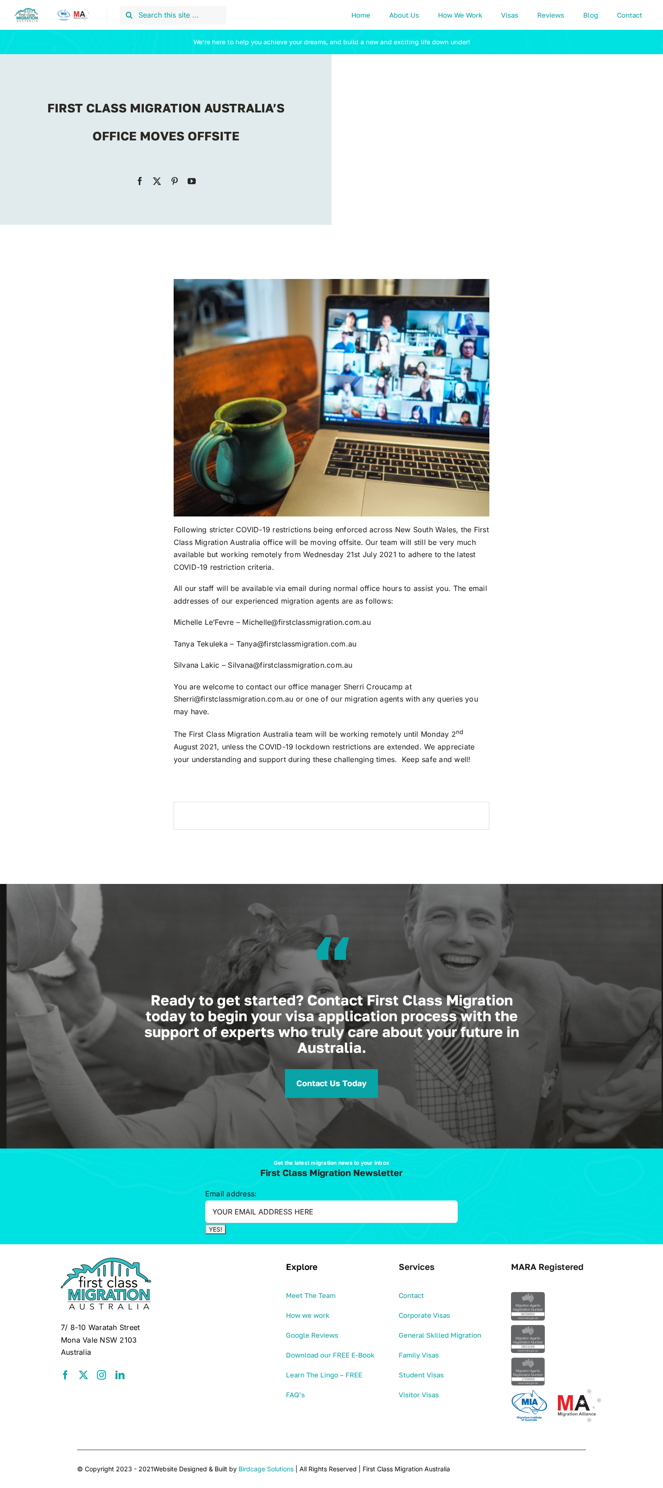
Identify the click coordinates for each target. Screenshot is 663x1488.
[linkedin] (119, 1375)
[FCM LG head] (53, 11)
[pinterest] (174, 181)
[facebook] (140, 181)
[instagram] (101, 1375)
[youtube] (192, 181)
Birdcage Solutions (266, 1469)
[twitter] (157, 181)
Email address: (231, 1193)
